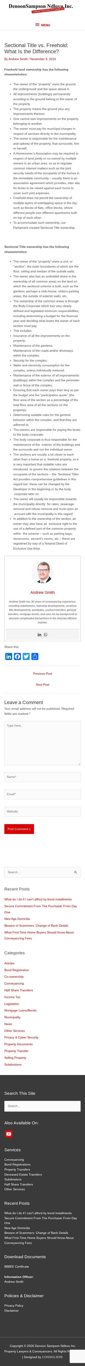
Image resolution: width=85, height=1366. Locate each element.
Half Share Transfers (18, 990)
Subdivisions (13, 1064)
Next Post (42, 684)
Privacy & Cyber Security (21, 1037)
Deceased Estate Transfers (23, 1174)
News (8, 1024)
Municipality (12, 1017)
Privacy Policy (13, 1305)
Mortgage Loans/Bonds (20, 1010)
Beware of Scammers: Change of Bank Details (36, 925)
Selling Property (15, 1057)
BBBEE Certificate (16, 1266)
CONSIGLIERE (52, 1357)
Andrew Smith (14, 1281)
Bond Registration (16, 970)
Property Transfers (17, 1169)
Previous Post (42, 673)
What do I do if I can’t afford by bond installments (38, 899)
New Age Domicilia (17, 919)
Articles (9, 963)
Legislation (11, 1004)
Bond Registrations (17, 1164)
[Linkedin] (39, 635)
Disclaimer (11, 1310)
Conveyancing (14, 983)
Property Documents (18, 1044)
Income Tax (12, 997)
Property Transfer (16, 1051)
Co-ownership (14, 976)
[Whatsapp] (46, 635)
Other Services (14, 1030)
